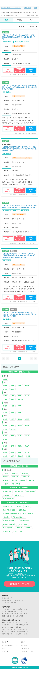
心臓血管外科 (25, 477)
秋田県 (27, 385)
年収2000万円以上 (8, 498)
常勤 (6, 20)
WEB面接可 (6, 531)
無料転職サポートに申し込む (19, 584)
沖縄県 (28, 456)
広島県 (27, 435)
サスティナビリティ (26, 651)
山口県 (5, 439)
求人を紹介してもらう (19, 70)
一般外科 (5, 473)
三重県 (27, 419)
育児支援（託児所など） (10, 520)
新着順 (32, 26)
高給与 (19, 506)
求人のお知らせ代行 (8, 631)
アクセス (4, 651)
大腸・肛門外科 (16, 484)
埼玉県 (27, 396)
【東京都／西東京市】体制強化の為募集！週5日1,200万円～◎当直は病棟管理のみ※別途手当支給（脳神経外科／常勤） (19, 314)
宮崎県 (12, 456)
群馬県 (20, 396)
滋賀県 (5, 425)
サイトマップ (5, 648)
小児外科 (5, 484)
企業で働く (28, 527)
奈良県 (5, 429)
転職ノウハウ (6, 622)
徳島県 (5, 446)
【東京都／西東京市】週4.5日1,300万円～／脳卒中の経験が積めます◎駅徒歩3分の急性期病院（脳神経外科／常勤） (19, 148)
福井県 (20, 412)
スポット (33, 20)
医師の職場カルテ (22, 631)
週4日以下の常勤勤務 (9, 510)
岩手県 (12, 385)
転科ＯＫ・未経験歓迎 (9, 524)
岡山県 (20, 435)
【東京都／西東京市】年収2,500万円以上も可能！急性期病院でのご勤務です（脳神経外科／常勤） (19, 37)
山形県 (5, 389)
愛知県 (20, 419)
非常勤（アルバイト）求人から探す (13, 600)
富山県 (5, 412)
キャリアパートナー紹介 (10, 613)
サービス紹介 (6, 609)
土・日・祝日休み (28, 513)
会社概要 (4, 642)
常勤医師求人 (27, 8)
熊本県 (27, 452)
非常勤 (19, 20)
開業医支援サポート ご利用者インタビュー (16, 634)
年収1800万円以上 (8, 506)
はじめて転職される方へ (20, 609)
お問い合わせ (24, 645)
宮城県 (20, 385)
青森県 (5, 385)
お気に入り (8, 71)
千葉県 (5, 399)
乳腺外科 (5, 480)
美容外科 (31, 480)
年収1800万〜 (19, 495)
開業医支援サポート (8, 629)
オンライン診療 (17, 531)
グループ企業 (24, 648)
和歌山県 (13, 429)
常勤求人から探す (8, 598)
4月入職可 (6, 517)
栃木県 (12, 396)
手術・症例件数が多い (19, 517)
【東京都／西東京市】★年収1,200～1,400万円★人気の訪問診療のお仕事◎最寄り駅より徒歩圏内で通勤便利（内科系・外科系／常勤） (19, 255)
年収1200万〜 (19, 491)
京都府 (12, 425)
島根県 (12, 435)
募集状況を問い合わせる (19, 297)
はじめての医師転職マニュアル (12, 611)
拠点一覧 (23, 613)
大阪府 (20, 425)
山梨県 (12, 406)
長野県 (20, 406)
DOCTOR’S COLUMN (20, 622)
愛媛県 (20, 446)
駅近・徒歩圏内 (7, 527)
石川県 (12, 412)
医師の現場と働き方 (22, 624)
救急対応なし (22, 510)
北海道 (5, 379)
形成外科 (14, 480)
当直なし (27, 506)
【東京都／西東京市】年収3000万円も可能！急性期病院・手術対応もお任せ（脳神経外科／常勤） (19, 206)
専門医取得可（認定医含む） (11, 513)
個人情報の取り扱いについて (9, 645)
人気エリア (19, 527)
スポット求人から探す (9, 602)
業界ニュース (20, 627)
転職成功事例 (6, 616)
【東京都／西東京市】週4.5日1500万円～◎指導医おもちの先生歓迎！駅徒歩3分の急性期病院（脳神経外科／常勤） (19, 87)
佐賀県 (12, 452)
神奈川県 (20, 399)
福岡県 (5, 452)
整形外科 (5, 477)
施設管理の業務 (24, 520)
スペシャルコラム (8, 627)
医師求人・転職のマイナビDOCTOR (11, 8)
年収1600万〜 (7, 495)
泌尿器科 (22, 480)
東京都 (35, 8)
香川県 (12, 446)
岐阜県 (5, 419)
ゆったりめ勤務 (23, 524)
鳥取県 (5, 435)
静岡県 (12, 419)
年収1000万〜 (7, 491)
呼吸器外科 (15, 477)
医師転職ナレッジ (8, 624)
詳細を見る (31, 70)
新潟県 (5, 406)
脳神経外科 (25, 473)
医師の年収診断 (22, 629)
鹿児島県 (20, 456)
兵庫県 (27, 425)
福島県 (12, 389)
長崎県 (20, 452)
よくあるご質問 (18, 616)
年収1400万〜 (31, 491)
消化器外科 (15, 473)
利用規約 (23, 642)
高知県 (27, 446)
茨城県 (5, 396)
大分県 (5, 456)
